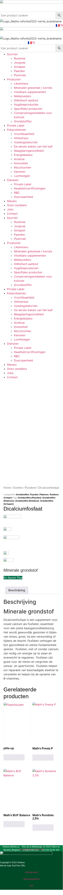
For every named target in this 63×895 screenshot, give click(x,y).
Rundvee (19, 58)
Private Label (15, 125)
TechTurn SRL (18, 865)
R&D (17, 192)
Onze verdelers (17, 205)
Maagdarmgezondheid (29, 150)
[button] (12, 577)
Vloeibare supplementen (30, 92)
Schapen (19, 67)
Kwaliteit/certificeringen (29, 188)
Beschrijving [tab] (16, 590)
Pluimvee (20, 75)
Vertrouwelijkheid (31, 879)
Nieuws (12, 201)
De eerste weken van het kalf (33, 146)
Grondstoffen (23, 121)
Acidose (19, 159)
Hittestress (21, 138)
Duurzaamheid (23, 197)
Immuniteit (21, 163)
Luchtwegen (22, 176)
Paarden (19, 71)
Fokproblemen (16, 129)
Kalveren (19, 171)
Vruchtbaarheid (24, 134)
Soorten (12, 54)
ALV (31, 886)
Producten (14, 79)
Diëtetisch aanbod (26, 100)
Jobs (10, 209)
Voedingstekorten (26, 142)
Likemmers (21, 83)
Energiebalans (23, 155)
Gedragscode (31, 872)
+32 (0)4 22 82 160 (50, 850)
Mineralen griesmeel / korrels (33, 87)
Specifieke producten (28, 108)
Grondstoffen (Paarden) (29, 498)
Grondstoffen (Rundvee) (27, 501)
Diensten (12, 180)
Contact (12, 213)
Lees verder (14, 757)
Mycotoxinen (22, 167)
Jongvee (19, 62)
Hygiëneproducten (26, 104)
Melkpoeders (22, 96)
